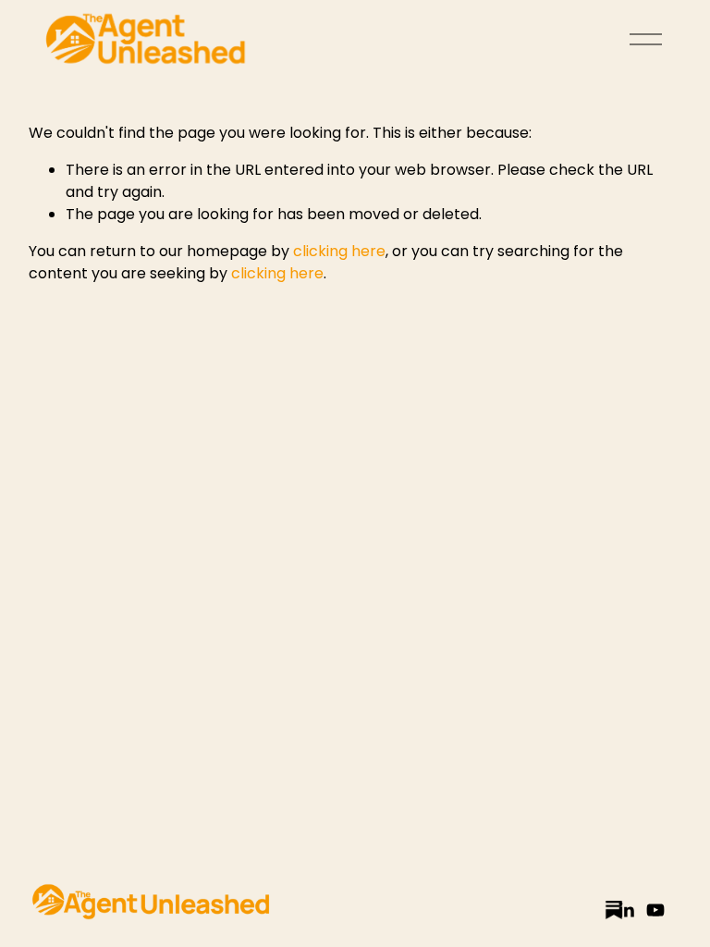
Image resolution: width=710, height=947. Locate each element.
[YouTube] (655, 910)
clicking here (339, 251)
